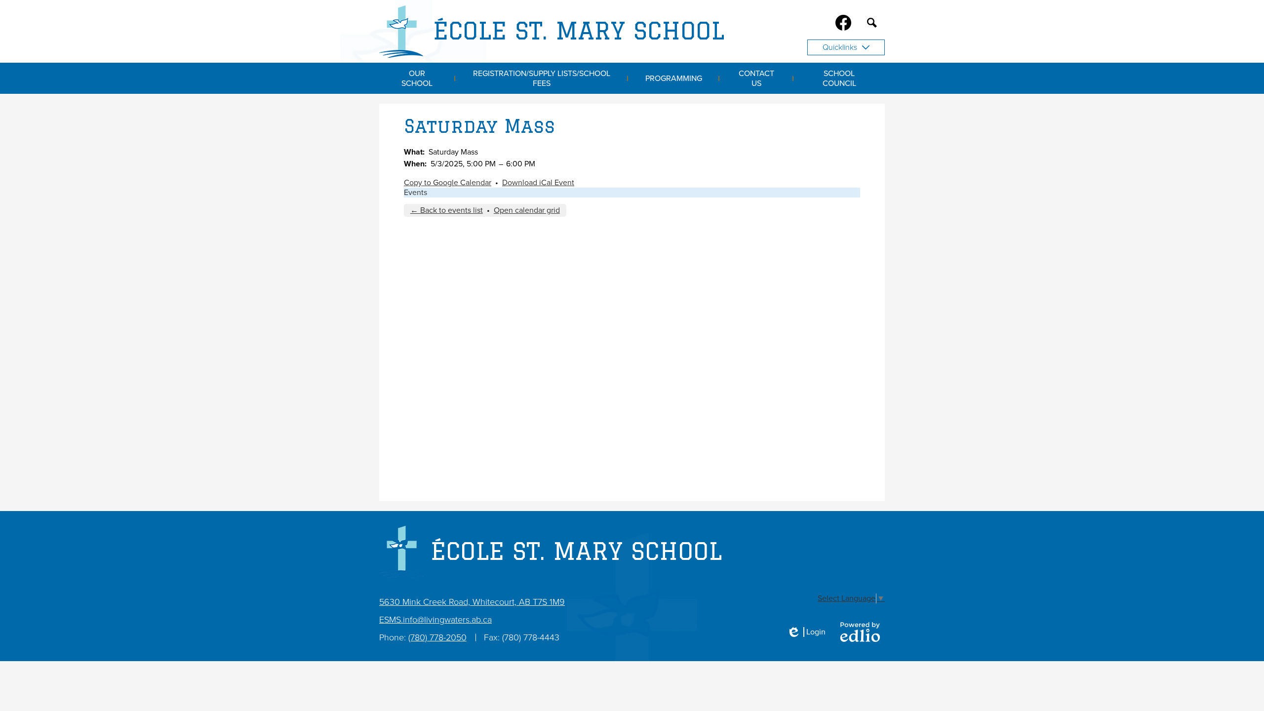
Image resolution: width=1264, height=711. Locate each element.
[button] (417, 78)
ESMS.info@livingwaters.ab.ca (435, 619)
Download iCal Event (538, 183)
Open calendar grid (527, 210)
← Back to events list (446, 210)
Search (872, 23)
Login (806, 632)
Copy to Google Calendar (447, 183)
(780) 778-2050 (437, 637)
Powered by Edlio (860, 632)
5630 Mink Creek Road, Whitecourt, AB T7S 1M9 (472, 601)
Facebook (843, 23)
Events (415, 193)
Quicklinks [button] (840, 47)
